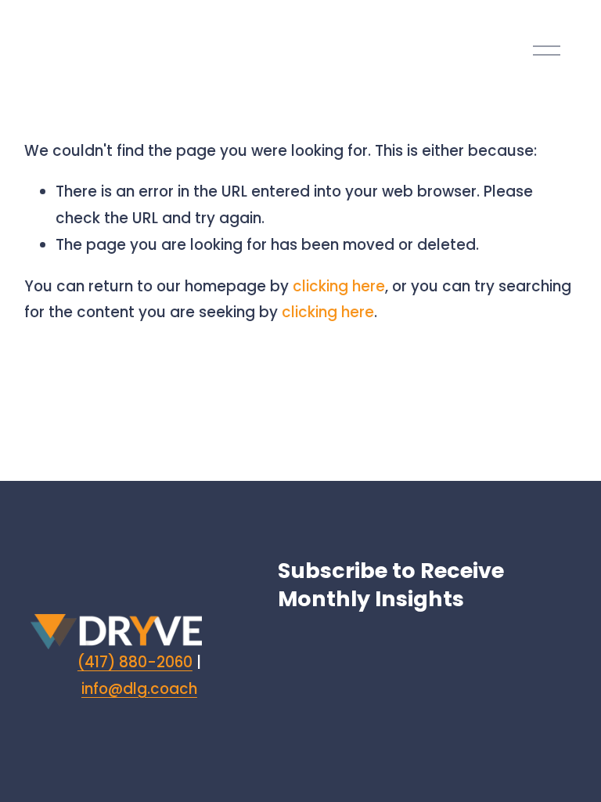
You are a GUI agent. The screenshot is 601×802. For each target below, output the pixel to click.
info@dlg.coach (139, 688)
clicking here (339, 286)
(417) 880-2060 (135, 662)
